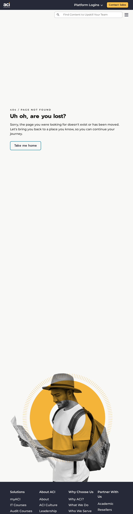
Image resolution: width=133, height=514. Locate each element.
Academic (105, 504)
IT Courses (18, 505)
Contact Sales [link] (117, 5)
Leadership (48, 511)
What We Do (78, 505)
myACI (15, 499)
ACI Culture (48, 505)
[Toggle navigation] (126, 14)
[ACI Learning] (6, 4)
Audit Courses (21, 511)
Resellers (105, 510)
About (44, 499)
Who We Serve (80, 511)
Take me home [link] (25, 145)
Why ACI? (76, 499)
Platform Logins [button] (86, 5)
